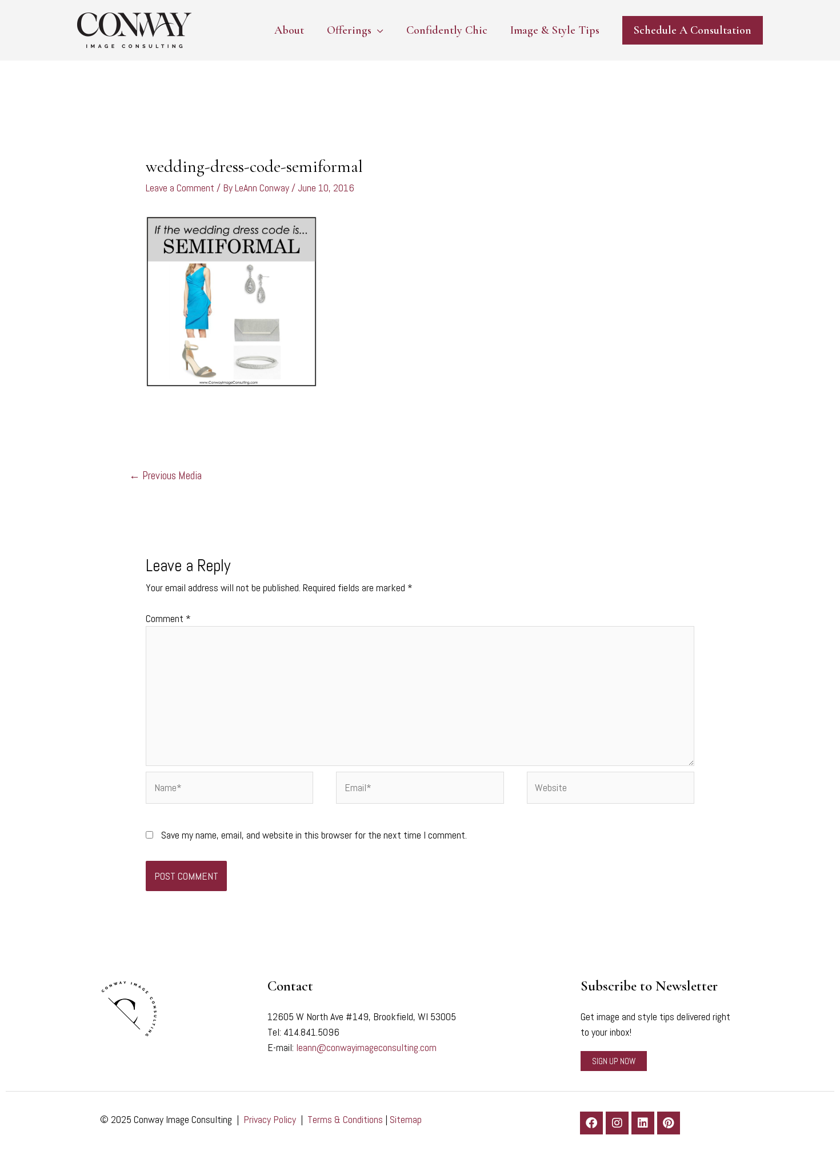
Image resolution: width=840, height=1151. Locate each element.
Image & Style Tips (554, 30)
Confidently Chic (446, 30)
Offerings (349, 30)
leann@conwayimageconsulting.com (366, 1047)
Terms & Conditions (345, 1119)
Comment (168, 618)
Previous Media (165, 475)
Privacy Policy (269, 1119)
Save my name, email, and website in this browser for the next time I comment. (314, 834)
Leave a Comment (180, 187)
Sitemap (406, 1119)
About (289, 30)
